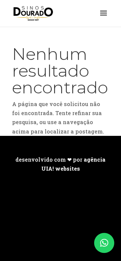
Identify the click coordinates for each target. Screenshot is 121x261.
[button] (104, 243)
